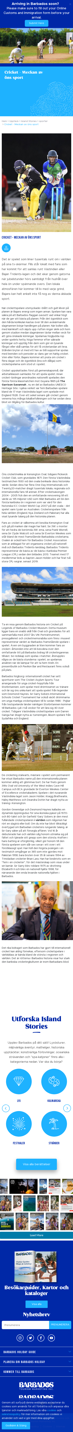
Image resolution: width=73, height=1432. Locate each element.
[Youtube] (51, 1337)
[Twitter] (30, 1337)
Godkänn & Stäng (15, 1425)
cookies (51, 1410)
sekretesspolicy (11, 1414)
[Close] (70, 3)
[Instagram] (20, 1337)
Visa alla (36, 1304)
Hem (4, 121)
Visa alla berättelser (36, 1164)
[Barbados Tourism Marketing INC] (36, 1386)
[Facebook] (40, 1337)
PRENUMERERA (60, 1324)
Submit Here (36, 23)
